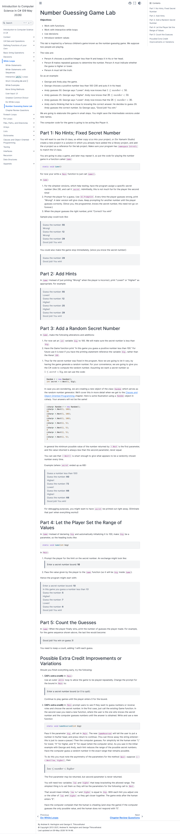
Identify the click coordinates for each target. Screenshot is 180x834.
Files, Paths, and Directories (15, 123)
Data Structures (10, 159)
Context (6, 37)
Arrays (6, 127)
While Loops (9, 61)
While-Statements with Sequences (16, 71)
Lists (5, 131)
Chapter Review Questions (17, 110)
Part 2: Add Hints (157, 16)
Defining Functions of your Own (14, 47)
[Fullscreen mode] (134, 3)
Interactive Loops (17, 77)
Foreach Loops (10, 114)
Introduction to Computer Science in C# (18, 31)
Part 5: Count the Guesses (161, 34)
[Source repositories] (130, 3)
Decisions (7, 57)
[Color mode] (139, 3)
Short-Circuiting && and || (17, 81)
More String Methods (15, 89)
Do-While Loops (13, 102)
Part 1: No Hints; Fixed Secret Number (162, 10)
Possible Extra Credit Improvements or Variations (162, 40)
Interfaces (7, 151)
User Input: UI (12, 93)
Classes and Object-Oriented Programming (16, 141)
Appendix (7, 164)
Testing (6, 147)
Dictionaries (8, 135)
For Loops (7, 119)
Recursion (7, 155)
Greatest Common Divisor (17, 98)
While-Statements (13, 65)
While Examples (13, 85)
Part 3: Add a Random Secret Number (162, 21)
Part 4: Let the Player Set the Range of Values (162, 29)
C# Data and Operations (14, 41)
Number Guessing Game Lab (19, 106)
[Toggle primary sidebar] (40, 3)
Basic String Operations (13, 53)
